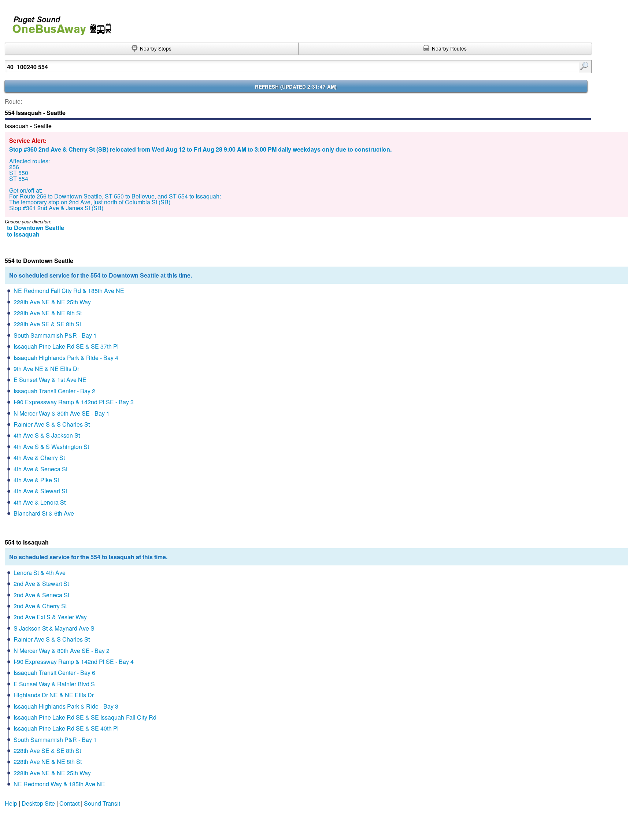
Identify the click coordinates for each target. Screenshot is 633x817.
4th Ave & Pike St (36, 480)
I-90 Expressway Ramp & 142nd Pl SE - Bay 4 (74, 661)
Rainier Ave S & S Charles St (52, 424)
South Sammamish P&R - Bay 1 (55, 335)
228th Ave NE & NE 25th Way (52, 302)
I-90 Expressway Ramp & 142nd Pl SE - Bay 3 (74, 402)
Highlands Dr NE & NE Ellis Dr (54, 695)
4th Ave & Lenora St (40, 502)
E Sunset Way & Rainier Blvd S (54, 684)
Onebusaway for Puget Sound (58, 22)
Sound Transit (102, 803)
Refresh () (296, 86)
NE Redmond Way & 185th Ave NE (59, 784)
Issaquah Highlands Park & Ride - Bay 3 (66, 706)
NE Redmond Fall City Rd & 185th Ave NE (69, 290)
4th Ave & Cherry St (39, 457)
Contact (69, 803)
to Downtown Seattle (35, 227)
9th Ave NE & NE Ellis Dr (46, 368)
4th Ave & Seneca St (40, 469)
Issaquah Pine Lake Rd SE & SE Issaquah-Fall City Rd (85, 717)
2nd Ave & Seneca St (41, 595)
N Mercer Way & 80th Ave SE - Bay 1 (62, 413)
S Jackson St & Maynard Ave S (54, 628)
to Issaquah (23, 234)
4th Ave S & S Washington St (51, 446)
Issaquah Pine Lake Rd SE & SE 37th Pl (66, 346)
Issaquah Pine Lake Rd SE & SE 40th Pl (66, 728)
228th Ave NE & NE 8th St (48, 313)
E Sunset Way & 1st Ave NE (50, 379)
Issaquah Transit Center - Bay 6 (54, 672)
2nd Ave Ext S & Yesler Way (50, 617)
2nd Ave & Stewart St (41, 583)
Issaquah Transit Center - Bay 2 (54, 391)
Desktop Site (38, 803)
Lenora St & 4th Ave (40, 572)
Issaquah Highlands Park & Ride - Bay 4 (66, 357)
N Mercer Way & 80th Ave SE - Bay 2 (62, 650)
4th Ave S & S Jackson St (47, 435)
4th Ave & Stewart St (40, 491)
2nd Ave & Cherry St (40, 606)
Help (11, 803)
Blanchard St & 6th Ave (44, 513)
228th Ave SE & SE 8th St (47, 324)
